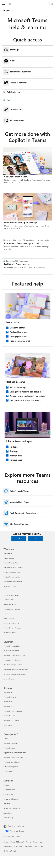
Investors (7, 804)
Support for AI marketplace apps (15, 753)
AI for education (9, 679)
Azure (6, 738)
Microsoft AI (8, 692)
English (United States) (16, 826)
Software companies (11, 767)
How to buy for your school (13, 665)
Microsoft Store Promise (12, 628)
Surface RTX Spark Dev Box (13, 567)
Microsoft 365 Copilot (11, 720)
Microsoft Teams (9, 716)
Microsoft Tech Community (13, 757)
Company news (9, 794)
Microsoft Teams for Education (14, 655)
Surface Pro (8, 553)
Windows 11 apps (10, 586)
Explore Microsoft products (13, 581)
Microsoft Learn (9, 748)
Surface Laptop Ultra (11, 563)
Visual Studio (8, 771)
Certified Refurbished (11, 623)
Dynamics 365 (8, 702)
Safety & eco (18, 846)
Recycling (28, 846)
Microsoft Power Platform (13, 711)
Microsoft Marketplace (12, 762)
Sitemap (6, 842)
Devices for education (11, 651)
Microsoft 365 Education (12, 660)
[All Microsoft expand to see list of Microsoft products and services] (3, 3)
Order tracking (9, 618)
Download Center (10, 604)
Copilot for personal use (12, 577)
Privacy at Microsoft (11, 799)
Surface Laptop (9, 558)
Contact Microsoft (17, 842)
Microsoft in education (12, 646)
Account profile (9, 600)
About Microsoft (9, 789)
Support (6, 10)
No (35, 538)
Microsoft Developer (11, 743)
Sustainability (8, 818)
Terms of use (37, 842)
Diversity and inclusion (12, 808)
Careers (6, 785)
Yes (19, 538)
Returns (6, 614)
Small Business (9, 725)
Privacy (28, 842)
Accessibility (8, 813)
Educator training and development (16, 669)
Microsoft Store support (12, 609)
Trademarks (8, 846)
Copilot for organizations (12, 572)
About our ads (38, 846)
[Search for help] (10, 3)
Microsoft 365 (8, 706)
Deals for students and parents (15, 674)
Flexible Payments (10, 632)
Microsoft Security (10, 697)
